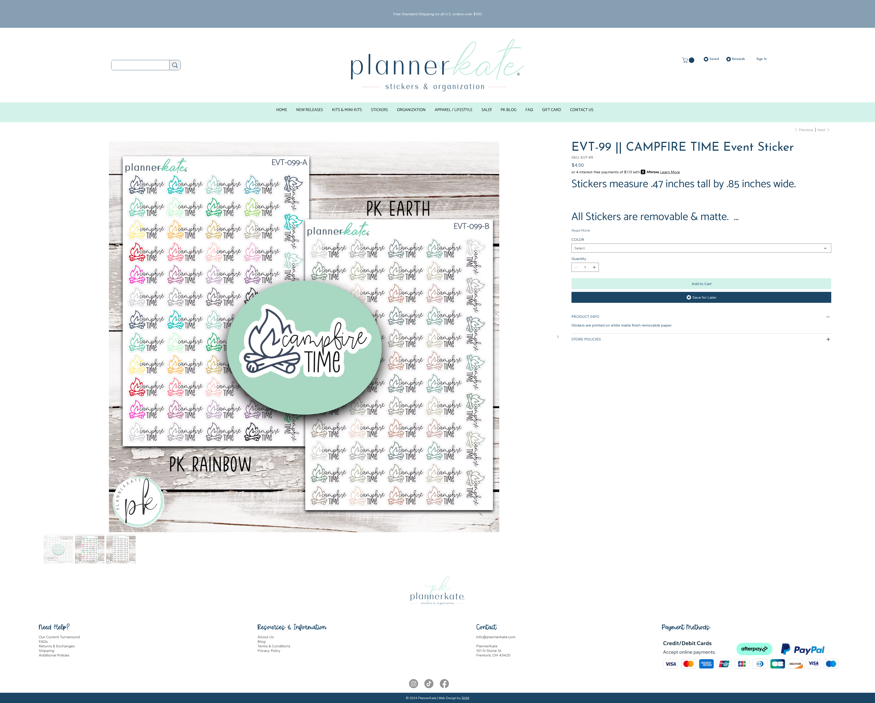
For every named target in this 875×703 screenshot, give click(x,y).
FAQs (43, 641)
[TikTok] (428, 683)
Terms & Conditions (273, 646)
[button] (689, 60)
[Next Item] (557, 337)
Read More (580, 230)
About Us (265, 637)
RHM (465, 698)
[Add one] (594, 267)
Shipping (46, 650)
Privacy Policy (269, 650)
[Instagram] (413, 683)
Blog (261, 641)
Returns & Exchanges (57, 646)
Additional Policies (54, 655)
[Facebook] (444, 683)
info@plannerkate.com (495, 637)
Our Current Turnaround (59, 637)
